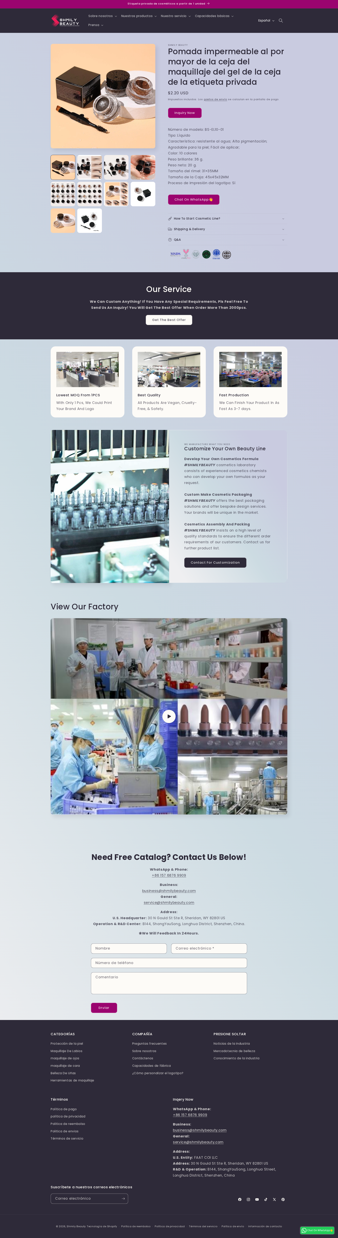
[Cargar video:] (169, 716)
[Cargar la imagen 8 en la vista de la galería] (143, 194)
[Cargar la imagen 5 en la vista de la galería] (63, 194)
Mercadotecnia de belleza (234, 1051)
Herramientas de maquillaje (72, 1080)
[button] (102, 16)
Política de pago (64, 1109)
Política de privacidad (170, 1226)
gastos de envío (215, 99)
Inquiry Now (184, 113)
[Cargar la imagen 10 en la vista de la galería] (89, 220)
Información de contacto (265, 1226)
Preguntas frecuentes (149, 1044)
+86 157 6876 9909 (169, 875)
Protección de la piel (67, 1044)
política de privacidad (68, 1116)
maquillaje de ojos (65, 1058)
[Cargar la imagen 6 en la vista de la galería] (89, 194)
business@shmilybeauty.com (169, 890)
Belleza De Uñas (63, 1073)
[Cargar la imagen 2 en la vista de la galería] (89, 167)
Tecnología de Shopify (102, 1226)
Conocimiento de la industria (236, 1058)
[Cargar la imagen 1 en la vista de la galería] (63, 167)
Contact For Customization (215, 562)
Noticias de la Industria (232, 1044)
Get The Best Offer (169, 320)
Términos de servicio (67, 1138)
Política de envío (233, 1226)
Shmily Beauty (76, 1226)
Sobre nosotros (144, 1051)
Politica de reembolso (68, 1124)
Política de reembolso (135, 1226)
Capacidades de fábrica (151, 1066)
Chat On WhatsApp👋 (193, 199)
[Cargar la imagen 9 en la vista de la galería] (63, 220)
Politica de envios (65, 1131)
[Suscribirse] (123, 1199)
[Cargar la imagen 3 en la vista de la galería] (116, 167)
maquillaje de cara (65, 1066)
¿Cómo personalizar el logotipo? (157, 1073)
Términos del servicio (203, 1226)
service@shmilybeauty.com (169, 902)
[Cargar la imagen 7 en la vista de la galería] (116, 194)
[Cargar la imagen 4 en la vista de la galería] (143, 167)
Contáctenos (142, 1058)
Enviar (104, 1008)
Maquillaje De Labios (66, 1051)
